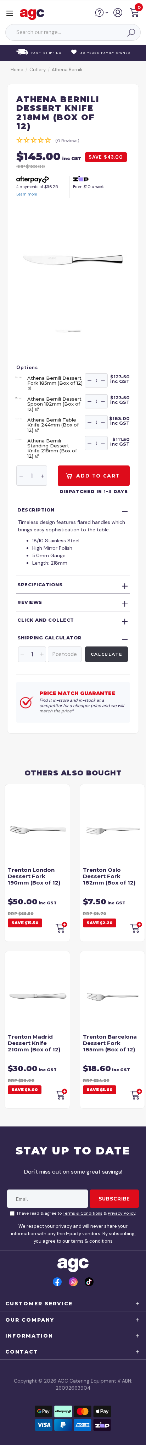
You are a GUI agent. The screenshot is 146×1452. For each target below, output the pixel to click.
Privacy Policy (121, 1213)
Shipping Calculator (49, 637)
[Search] (130, 32)
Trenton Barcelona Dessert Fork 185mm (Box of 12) (110, 1043)
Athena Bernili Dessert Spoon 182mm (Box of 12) (54, 404)
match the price (55, 711)
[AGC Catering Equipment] (34, 14)
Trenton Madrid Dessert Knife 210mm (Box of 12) (34, 1043)
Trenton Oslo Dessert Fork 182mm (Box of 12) (109, 876)
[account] (118, 15)
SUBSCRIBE (114, 1199)
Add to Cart (97, 476)
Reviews (29, 602)
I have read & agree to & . (76, 1213)
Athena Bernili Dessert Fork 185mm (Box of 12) (55, 380)
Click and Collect (45, 620)
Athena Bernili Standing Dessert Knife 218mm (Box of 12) (52, 448)
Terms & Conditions (82, 1213)
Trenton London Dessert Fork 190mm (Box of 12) (34, 876)
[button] (134, 13)
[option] (73, 260)
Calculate (106, 654)
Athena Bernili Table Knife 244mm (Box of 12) (53, 425)
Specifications (39, 584)
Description (36, 510)
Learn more (26, 194)
